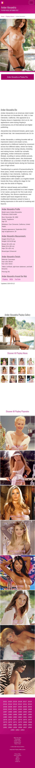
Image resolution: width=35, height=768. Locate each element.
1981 (25, 717)
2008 (10, 707)
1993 (25, 712)
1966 (10, 725)
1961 (5, 727)
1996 (10, 712)
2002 (10, 709)
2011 (25, 704)
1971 (15, 722)
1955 (13, 730)
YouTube (17, 279)
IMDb (11, 279)
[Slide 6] (19, 347)
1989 (15, 714)
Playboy (5, 279)
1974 (30, 720)
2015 (5, 704)
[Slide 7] (21, 347)
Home (2, 16)
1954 (17, 730)
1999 (25, 709)
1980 (30, 717)
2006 (20, 707)
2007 (15, 707)
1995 (15, 712)
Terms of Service (17, 755)
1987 (25, 714)
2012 (20, 704)
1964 (20, 725)
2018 (20, 702)
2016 (30, 702)
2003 (5, 709)
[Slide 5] (16, 347)
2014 (10, 704)
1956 (30, 727)
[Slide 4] (14, 347)
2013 (15, 704)
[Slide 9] (26, 347)
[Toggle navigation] (31, 2)
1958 (20, 727)
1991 (5, 714)
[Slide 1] (6, 347)
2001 (15, 709)
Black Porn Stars (17, 737)
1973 (5, 722)
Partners (17, 759)
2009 (5, 707)
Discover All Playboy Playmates (17, 411)
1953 (22, 730)
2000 (20, 709)
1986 (30, 714)
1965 (15, 725)
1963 (25, 725)
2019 (15, 702)
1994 (20, 712)
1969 (25, 722)
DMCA (17, 757)
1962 (30, 725)
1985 (5, 717)
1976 (20, 720)
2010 (30, 704)
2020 (10, 702)
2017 (25, 702)
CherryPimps (17, 739)
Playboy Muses (10, 16)
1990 (10, 714)
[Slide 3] (11, 347)
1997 (5, 712)
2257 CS (17, 758)
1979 (5, 720)
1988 (20, 714)
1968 (30, 722)
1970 (20, 722)
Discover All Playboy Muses (17, 353)
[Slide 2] (9, 347)
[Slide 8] (24, 347)
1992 (30, 712)
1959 (15, 727)
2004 (30, 707)
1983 (15, 717)
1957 (25, 727)
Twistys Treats (17, 743)
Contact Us (17, 761)
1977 (15, 720)
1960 (10, 727)
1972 (10, 722)
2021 (5, 702)
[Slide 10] (28, 347)
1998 (30, 709)
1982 (20, 717)
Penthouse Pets (17, 742)
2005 (25, 707)
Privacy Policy (17, 753)
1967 (5, 725)
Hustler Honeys (17, 740)
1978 (10, 720)
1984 (10, 717)
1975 (25, 720)
